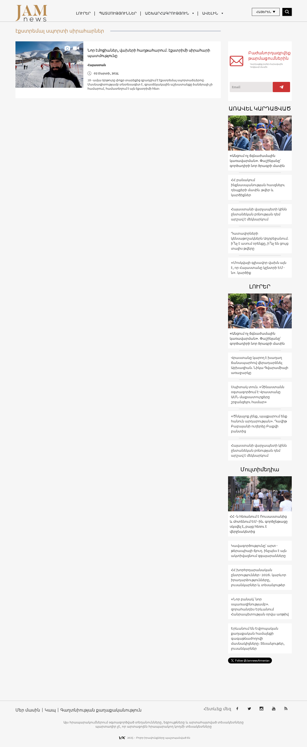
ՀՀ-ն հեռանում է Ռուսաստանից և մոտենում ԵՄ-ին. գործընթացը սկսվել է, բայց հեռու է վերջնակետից (259, 524)
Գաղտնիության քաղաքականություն (101, 710)
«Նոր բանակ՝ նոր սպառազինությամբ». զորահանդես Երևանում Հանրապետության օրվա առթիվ (260, 606)
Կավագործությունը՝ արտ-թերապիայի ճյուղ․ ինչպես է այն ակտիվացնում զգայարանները (259, 551)
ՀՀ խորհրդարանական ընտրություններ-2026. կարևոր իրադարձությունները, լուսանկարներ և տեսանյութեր (258, 577)
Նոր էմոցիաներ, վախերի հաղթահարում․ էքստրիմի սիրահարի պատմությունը (149, 53)
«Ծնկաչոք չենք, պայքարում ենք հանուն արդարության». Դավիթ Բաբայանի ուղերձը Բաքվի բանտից (259, 423)
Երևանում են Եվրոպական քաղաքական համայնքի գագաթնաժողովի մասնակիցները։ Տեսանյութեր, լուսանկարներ (257, 638)
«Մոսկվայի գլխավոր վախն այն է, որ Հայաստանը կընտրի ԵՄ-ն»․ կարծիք (258, 267)
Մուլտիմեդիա (259, 469)
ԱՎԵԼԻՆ (210, 13)
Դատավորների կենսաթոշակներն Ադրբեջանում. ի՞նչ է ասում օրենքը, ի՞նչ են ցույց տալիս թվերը (259, 240)
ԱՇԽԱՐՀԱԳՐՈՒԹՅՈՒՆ (167, 13)
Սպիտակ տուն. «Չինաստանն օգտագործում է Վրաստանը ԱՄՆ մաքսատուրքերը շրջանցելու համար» (257, 394)
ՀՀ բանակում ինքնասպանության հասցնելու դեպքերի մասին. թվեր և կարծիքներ (258, 187)
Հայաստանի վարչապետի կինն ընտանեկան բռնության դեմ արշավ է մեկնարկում (259, 214)
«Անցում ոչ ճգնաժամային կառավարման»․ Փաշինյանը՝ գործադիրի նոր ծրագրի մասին (257, 161)
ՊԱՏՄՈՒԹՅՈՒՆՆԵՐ (118, 13)
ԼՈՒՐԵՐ (83, 13)
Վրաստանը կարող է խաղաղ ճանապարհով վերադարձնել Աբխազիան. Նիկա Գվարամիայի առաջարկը (259, 365)
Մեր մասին (27, 710)
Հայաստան (97, 65)
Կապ (50, 710)
